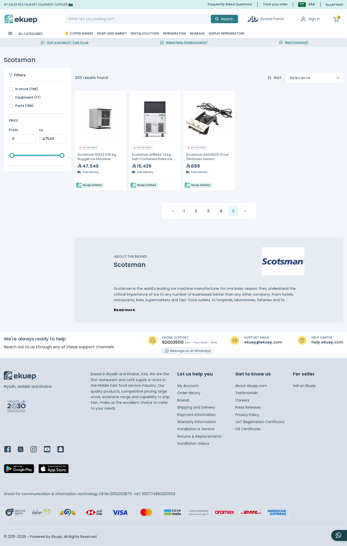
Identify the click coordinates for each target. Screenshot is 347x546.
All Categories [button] (30, 34)
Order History (188, 392)
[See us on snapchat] (63, 450)
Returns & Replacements (199, 436)
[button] (306, 4)
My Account (188, 385)
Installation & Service (195, 429)
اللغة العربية (334, 4)
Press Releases (248, 407)
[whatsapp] (339, 535)
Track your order (275, 4)
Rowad (183, 400)
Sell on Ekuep (304, 385)
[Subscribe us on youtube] (50, 450)
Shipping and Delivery (196, 407)
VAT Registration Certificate (260, 421)
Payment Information (196, 414)
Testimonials (246, 392)
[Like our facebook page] (10, 450)
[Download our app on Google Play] (19, 470)
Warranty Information (196, 421)
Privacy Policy (247, 414)
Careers (242, 400)
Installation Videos (193, 443)
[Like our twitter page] (23, 450)
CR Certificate (247, 429)
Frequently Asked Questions (230, 4)
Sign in (314, 18)
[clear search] (208, 19)
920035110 (173, 342)
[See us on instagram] (36, 450)
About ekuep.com (251, 385)
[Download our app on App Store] (53, 470)
